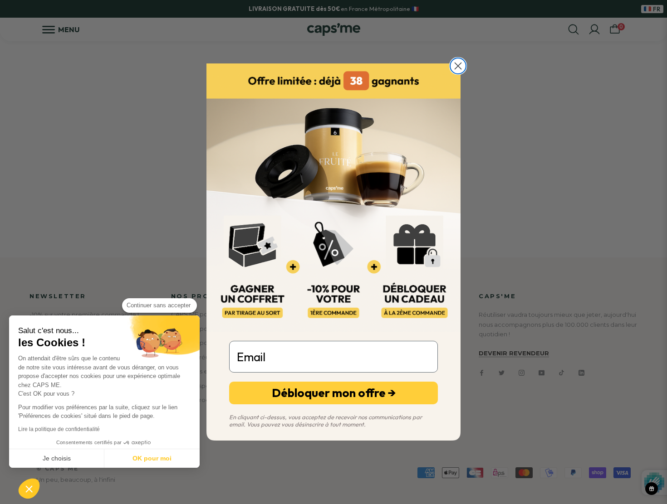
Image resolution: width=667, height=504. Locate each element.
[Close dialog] (458, 66)
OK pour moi (152, 458)
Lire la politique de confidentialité (59, 429)
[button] (29, 488)
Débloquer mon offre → (334, 392)
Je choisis (57, 458)
